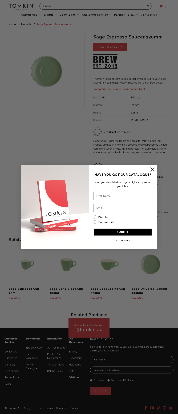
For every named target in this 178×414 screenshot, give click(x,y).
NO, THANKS (123, 241)
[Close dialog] (152, 169)
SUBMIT (123, 232)
